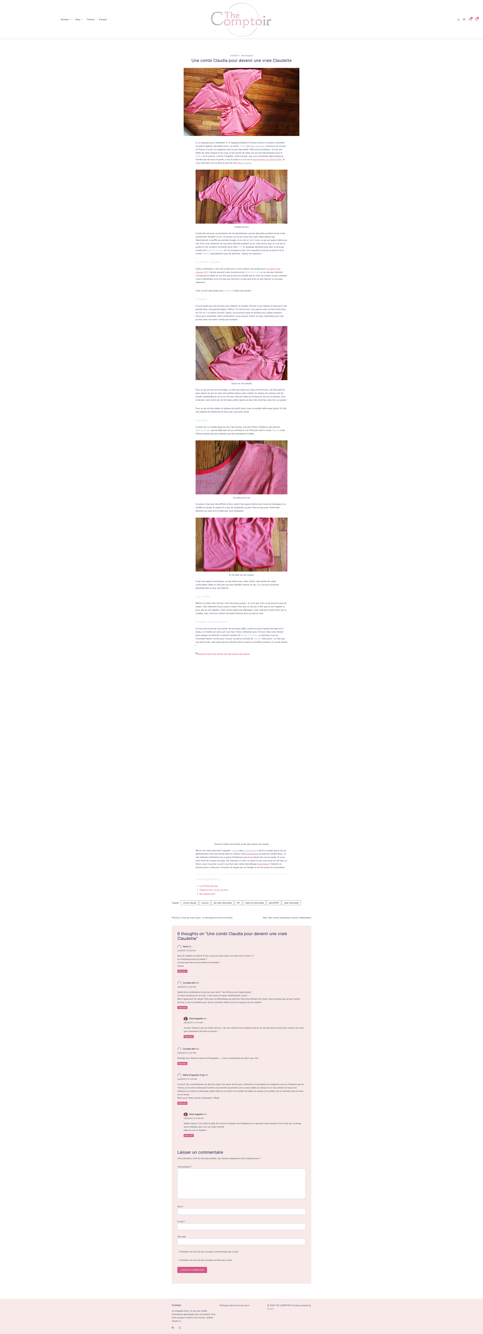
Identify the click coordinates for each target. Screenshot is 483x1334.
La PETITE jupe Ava (208, 886)
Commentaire (184, 1166)
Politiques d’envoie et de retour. (234, 1305)
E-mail (181, 1221)
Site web (181, 1236)
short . (244, 163)
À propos (103, 19)
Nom (180, 1206)
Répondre (182, 971)
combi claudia (189, 903)
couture (205, 903)
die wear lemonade (223, 903)
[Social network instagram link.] (458, 19)
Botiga (270, 1308)
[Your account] (464, 19)
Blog (78, 19)
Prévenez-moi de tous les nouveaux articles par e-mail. (206, 1260)
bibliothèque (252, 853)
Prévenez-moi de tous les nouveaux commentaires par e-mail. (209, 1251)
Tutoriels (91, 19)
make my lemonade (254, 903)
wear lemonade (291, 903)
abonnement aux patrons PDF (267, 159)
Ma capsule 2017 (207, 893)
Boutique (65, 19)
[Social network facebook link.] (173, 1327)
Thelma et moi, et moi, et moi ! (213, 889)
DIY (238, 903)
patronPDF (274, 903)
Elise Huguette (247, 55)
